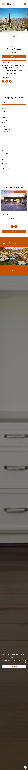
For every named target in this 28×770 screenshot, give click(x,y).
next (15, 35)
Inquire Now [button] (14, 56)
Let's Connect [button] (14, 666)
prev (12, 35)
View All (14, 231)
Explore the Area (14, 270)
